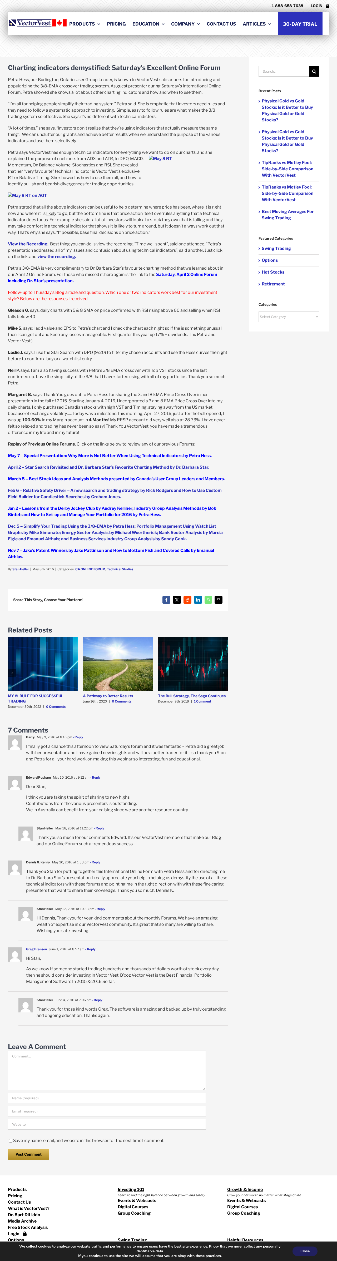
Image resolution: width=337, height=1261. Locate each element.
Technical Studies (120, 569)
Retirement (273, 283)
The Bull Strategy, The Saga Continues (192, 696)
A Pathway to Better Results (108, 696)
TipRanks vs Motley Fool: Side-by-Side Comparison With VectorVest (288, 169)
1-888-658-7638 (287, 5)
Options (270, 260)
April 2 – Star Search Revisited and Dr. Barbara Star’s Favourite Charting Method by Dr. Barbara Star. (108, 467)
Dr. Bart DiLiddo (24, 1214)
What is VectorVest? (28, 1208)
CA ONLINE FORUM (90, 569)
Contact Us (19, 1202)
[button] (12, 673)
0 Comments (56, 707)
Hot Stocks (273, 272)
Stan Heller (20, 569)
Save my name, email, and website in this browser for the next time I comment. (88, 1140)
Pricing (15, 1195)
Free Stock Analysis (28, 1227)
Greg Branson (36, 949)
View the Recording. (29, 243)
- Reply (77, 737)
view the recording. (56, 256)
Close (305, 1251)
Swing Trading (276, 248)
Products (17, 1189)
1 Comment (202, 701)
